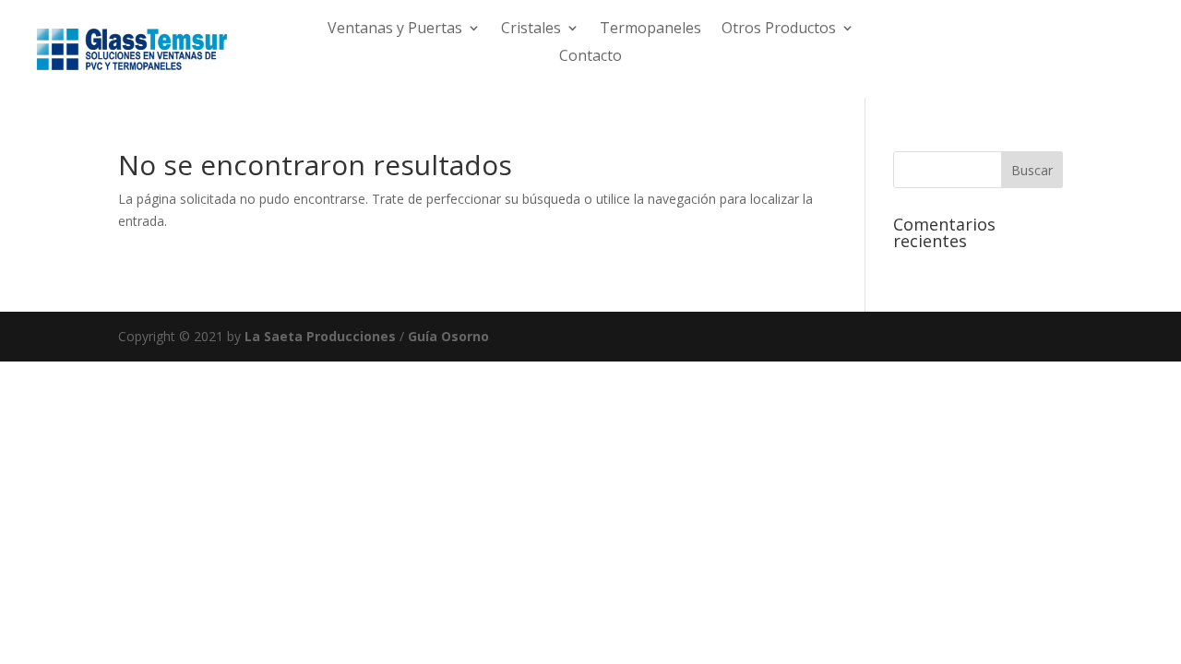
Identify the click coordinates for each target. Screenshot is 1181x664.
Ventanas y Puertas (395, 29)
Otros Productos (779, 29)
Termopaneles (650, 29)
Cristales (531, 29)
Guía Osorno (448, 336)
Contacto (590, 57)
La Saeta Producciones (320, 336)
